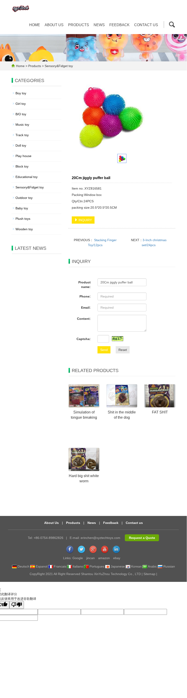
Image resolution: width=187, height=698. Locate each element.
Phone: (85, 296)
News (99, 25)
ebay (116, 558)
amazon (104, 558)
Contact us (146, 25)
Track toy (22, 135)
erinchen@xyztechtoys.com (100, 538)
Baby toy (21, 208)
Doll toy (20, 145)
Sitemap (149, 574)
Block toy (21, 166)
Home (34, 25)
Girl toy (20, 103)
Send (104, 350)
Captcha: (84, 339)
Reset (122, 350)
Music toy (22, 124)
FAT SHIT (160, 412)
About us (54, 25)
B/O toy (20, 114)
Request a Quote (142, 538)
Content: (84, 318)
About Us (51, 523)
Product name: (84, 284)
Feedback (119, 25)
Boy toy (20, 93)
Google (77, 558)
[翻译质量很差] (16, 605)
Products (78, 25)
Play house (23, 156)
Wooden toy (24, 229)
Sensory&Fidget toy (58, 66)
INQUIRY (85, 220)
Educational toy (26, 177)
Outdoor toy (24, 198)
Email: (86, 307)
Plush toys (22, 218)
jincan (90, 558)
